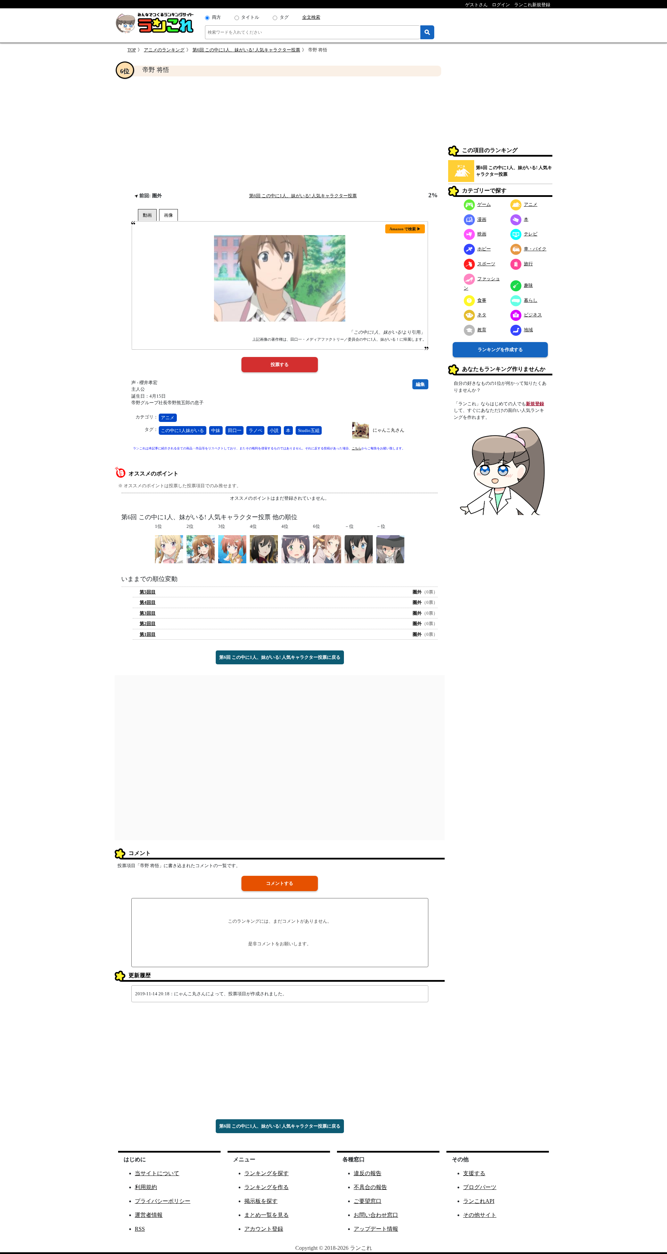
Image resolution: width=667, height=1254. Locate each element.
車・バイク (535, 248)
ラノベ (255, 430)
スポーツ (486, 263)
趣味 (528, 285)
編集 (420, 384)
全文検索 (311, 17)
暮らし (530, 300)
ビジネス (533, 314)
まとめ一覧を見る (266, 1215)
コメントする (279, 883)
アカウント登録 (263, 1229)
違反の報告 (367, 1173)
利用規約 (146, 1187)
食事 (481, 300)
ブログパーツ (479, 1187)
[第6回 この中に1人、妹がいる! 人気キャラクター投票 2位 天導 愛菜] (201, 548)
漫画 (481, 219)
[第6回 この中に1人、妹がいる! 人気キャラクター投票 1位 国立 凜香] (169, 548)
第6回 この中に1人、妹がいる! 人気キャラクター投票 (246, 49)
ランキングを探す (266, 1173)
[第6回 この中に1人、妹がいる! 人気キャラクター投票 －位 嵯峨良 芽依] (390, 548)
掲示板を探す (261, 1201)
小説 (274, 430)
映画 (481, 233)
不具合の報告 (370, 1187)
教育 (481, 329)
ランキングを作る (266, 1187)
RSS (140, 1229)
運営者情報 (149, 1215)
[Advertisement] (279, 134)
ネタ (481, 314)
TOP (131, 49)
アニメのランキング (164, 49)
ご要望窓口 (367, 1201)
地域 (528, 329)
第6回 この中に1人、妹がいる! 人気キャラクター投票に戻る (279, 657)
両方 (216, 17)
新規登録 (535, 403)
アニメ (167, 417)
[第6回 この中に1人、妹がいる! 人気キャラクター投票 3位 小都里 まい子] (232, 548)
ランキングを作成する (500, 349)
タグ (284, 17)
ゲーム (484, 204)
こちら (356, 448)
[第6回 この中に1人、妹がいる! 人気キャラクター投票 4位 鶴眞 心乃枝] (295, 548)
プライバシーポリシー (162, 1201)
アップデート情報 (376, 1229)
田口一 (234, 430)
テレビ (530, 233)
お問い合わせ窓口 (376, 1215)
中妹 (215, 430)
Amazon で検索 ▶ (405, 229)
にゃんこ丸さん (388, 430)
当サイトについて (157, 1173)
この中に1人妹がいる (182, 430)
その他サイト (479, 1215)
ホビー (484, 248)
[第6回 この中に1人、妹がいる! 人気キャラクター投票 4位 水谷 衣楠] (264, 548)
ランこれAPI (478, 1201)
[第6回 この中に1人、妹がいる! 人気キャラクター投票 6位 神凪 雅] (327, 548)
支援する (474, 1173)
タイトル (250, 17)
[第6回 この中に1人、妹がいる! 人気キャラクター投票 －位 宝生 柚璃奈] (359, 548)
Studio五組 (309, 430)
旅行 (528, 263)
